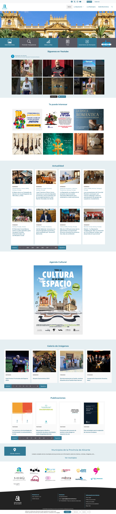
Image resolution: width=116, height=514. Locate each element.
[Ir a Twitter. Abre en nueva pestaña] (74, 1)
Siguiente (62, 247)
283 (28, 247)
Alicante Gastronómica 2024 (41, 378)
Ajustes (84, 511)
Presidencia (48, 226)
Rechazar (76, 511)
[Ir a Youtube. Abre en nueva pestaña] (80, 1)
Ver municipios (71, 458)
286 (42, 247)
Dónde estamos (15, 453)
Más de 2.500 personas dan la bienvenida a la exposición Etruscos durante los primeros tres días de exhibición (69, 231)
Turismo (24, 226)
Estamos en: (35, 494)
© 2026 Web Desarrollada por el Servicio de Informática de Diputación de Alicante (58, 508)
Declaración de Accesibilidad (92, 503)
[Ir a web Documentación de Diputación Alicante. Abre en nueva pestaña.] (48, 43)
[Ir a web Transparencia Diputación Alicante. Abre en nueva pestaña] (29, 43)
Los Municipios (91, 7)
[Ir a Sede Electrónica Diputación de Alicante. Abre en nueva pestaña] (9, 43)
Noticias (14, 190)
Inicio (69, 7)
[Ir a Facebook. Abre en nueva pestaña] (72, 1)
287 (47, 247)
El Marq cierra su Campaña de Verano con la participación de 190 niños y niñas (22, 194)
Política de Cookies (90, 501)
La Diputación (78, 7)
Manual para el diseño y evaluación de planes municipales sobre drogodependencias (46, 432)
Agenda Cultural (58, 262)
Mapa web (88, 505)
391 (56, 247)
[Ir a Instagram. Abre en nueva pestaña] (77, 1)
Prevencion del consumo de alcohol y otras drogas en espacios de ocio (68, 432)
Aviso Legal (88, 497)
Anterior (14, 247)
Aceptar (67, 511)
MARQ (27, 188)
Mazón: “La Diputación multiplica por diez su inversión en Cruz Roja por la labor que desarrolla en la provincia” (94, 231)
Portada (19, 190)
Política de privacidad (90, 499)
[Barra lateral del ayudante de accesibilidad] (1, 15)
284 (32, 247)
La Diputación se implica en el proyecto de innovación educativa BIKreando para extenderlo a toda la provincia (69, 195)
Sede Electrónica (103, 7)
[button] (112, 7)
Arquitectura (39, 188)
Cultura (23, 188)
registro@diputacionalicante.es (69, 498)
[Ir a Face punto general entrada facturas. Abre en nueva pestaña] (67, 43)
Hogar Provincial (47, 188)
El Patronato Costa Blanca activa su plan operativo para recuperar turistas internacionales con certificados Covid (21, 232)
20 (27, 438)
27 (51, 438)
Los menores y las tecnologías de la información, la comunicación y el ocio (22, 432)
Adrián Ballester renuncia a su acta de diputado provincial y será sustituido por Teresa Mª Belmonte (45, 231)
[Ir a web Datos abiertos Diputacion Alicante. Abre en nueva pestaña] (106, 43)
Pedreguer (99, 188)
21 (31, 438)
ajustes (58, 512)
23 (39, 438)
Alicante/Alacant (16, 188)
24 (44, 438)
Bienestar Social (88, 226)
